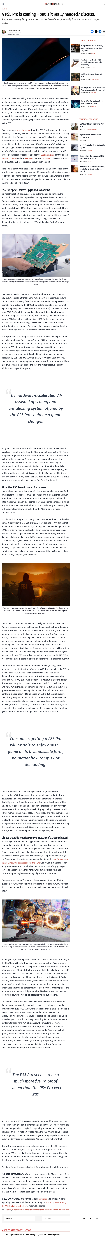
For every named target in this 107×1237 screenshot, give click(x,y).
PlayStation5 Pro (37, 1210)
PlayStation (16, 1210)
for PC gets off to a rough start (92, 102)
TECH (92, 67)
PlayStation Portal (10, 158)
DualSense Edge (48, 155)
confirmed (49, 158)
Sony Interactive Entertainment (57, 1210)
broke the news (24, 130)
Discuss (8, 1210)
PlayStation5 (26, 1210)
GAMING (4, 9)
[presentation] (75, 48)
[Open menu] (3, 4)
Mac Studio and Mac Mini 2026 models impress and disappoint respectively (93, 62)
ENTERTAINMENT (96, 79)
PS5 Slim (30, 158)
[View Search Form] (104, 4)
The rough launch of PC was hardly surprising (32, 1234)
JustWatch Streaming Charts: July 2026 (93, 75)
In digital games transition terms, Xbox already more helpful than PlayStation (93, 48)
